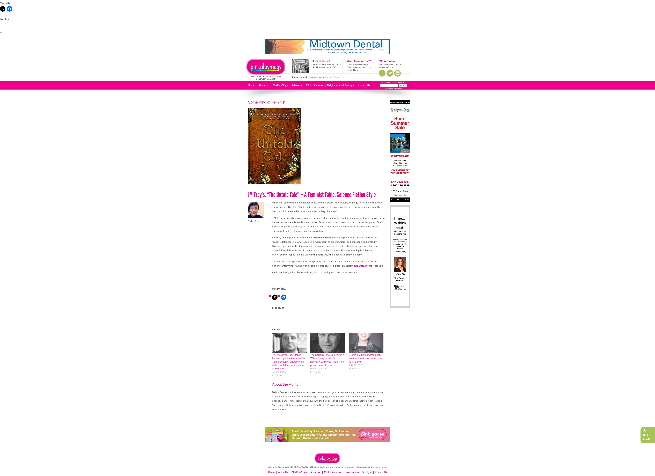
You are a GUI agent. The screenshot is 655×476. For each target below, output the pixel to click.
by (397, 89)
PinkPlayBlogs (280, 85)
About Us (263, 85)
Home (251, 85)
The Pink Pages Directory (336, 77)
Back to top (646, 436)
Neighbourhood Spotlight (340, 85)
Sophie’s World (322, 237)
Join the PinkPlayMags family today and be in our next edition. (359, 67)
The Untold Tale (363, 265)
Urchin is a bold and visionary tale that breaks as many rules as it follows (365, 358)
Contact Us (364, 85)
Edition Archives (314, 85)
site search (389, 89)
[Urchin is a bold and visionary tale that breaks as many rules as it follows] (366, 343)
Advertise (297, 85)
